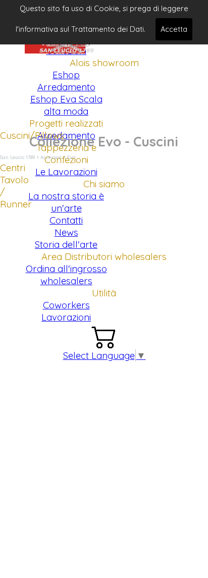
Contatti (66, 220)
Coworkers (66, 305)
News (66, 232)
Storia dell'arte (66, 244)
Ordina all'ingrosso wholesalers (66, 274)
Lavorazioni (66, 317)
